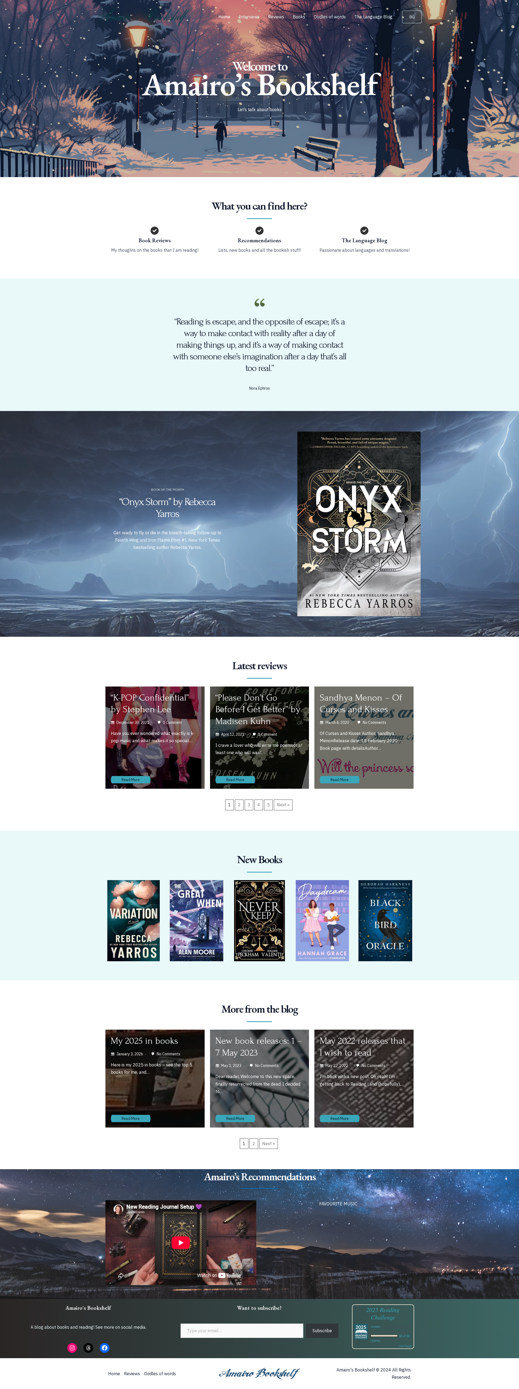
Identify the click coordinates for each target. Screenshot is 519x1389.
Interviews (249, 16)
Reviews (276, 16)
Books (299, 16)
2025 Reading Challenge (383, 1313)
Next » (283, 804)
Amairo (375, 1326)
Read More (131, 779)
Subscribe (322, 1330)
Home (224, 16)
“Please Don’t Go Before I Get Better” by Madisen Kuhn (257, 709)
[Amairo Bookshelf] (144, 16)
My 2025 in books (144, 1041)
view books (405, 1346)
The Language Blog (373, 16)
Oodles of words (330, 16)
